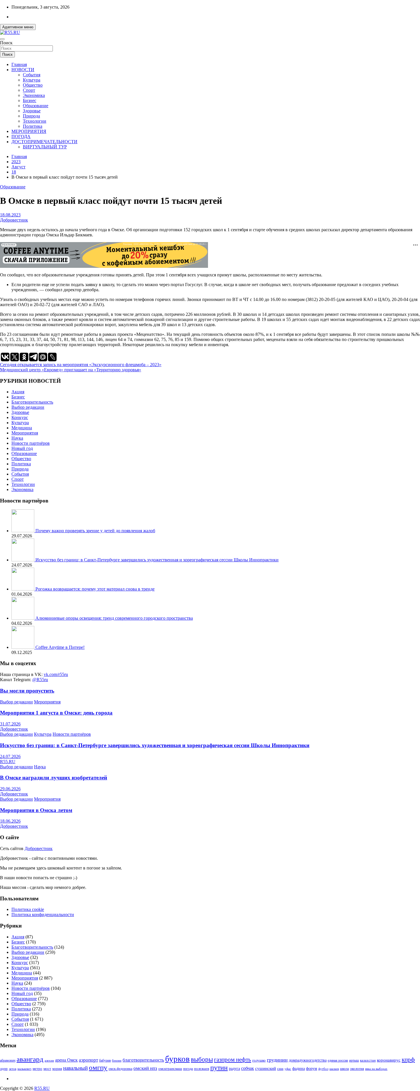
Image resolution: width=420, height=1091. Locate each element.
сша (280, 1068)
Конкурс (19, 417)
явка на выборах (376, 1068)
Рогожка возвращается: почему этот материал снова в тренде (95, 589)
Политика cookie (27, 909)
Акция (17, 391)
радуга (234, 1068)
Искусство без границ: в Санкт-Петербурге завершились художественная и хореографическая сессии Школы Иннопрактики (157, 559)
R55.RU (7, 761)
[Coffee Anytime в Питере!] (23, 647)
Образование (35, 105)
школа (344, 1069)
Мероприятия (24, 432)
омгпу (98, 1067)
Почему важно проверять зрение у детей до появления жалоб (95, 530)
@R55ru (40, 679)
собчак (247, 1068)
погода (188, 1069)
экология (357, 1069)
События (31, 74)
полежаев (201, 1068)
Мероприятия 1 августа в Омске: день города (56, 713)
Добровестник (14, 220)
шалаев (334, 1068)
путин (219, 1067)
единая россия (338, 1060)
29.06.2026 (10, 788)
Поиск (6, 42)
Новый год (22, 448)
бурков (177, 1058)
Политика (32, 126)
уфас (288, 1068)
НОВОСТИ (22, 69)
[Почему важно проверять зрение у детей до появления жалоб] (23, 530)
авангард (30, 1059)
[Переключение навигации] (2, 39)
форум (311, 1068)
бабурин (105, 1060)
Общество (33, 85)
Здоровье (32, 110)
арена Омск (66, 1060)
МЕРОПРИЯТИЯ (28, 131)
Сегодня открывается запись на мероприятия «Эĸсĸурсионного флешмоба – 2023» (80, 364)
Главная (19, 64)
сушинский (265, 1068)
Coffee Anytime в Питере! (60, 647)
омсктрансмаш (170, 1068)
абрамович (7, 1060)
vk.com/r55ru (56, 674)
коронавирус (389, 1060)
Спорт (29, 90)
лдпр (4, 1068)
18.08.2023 (10, 214)
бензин (116, 1060)
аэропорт (88, 1060)
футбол (323, 1068)
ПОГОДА (21, 136)
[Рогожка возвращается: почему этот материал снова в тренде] (23, 589)
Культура (31, 79)
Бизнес (29, 100)
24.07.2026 (10, 756)
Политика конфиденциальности (42, 914)
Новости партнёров (30, 443)
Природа (31, 115)
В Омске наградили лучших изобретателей (53, 778)
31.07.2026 (10, 723)
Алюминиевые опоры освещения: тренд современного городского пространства (114, 618)
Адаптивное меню (17, 27)
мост (47, 1068)
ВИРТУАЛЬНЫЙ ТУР (45, 146)
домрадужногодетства (308, 1060)
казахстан (368, 1060)
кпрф (408, 1059)
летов (12, 1068)
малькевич (24, 1068)
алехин (49, 1060)
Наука (17, 438)
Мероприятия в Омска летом (36, 810)
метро (37, 1068)
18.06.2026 (10, 821)
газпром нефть (232, 1059)
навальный (75, 1068)
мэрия (57, 1068)
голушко (259, 1060)
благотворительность (143, 1060)
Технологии (34, 121)
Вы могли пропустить (27, 691)
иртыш (354, 1060)
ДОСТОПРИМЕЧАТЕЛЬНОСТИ (44, 141)
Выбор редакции (27, 407)
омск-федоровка (120, 1069)
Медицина (21, 427)
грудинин (277, 1060)
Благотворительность (32, 402)
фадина (298, 1068)
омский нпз (145, 1068)
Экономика (34, 95)
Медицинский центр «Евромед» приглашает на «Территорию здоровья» (70, 369)
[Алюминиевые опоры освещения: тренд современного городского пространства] (23, 618)
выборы (202, 1059)
